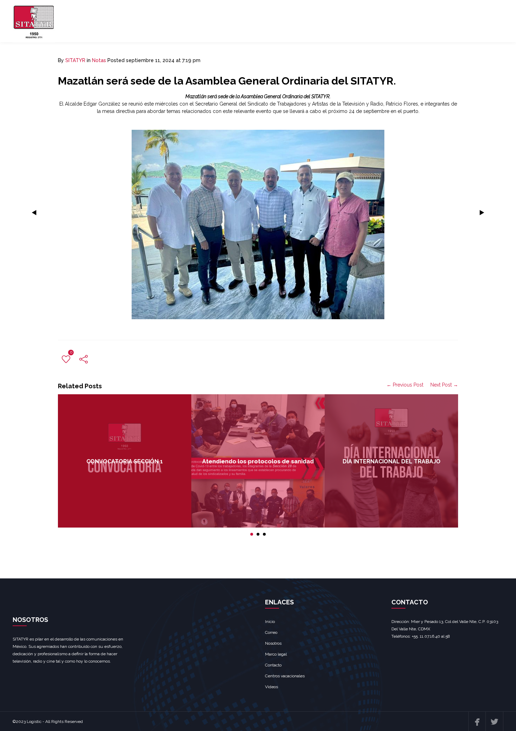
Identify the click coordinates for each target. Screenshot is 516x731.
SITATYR (75, 60)
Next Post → (444, 385)
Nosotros (273, 643)
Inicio (270, 621)
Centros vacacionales (285, 675)
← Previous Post (404, 385)
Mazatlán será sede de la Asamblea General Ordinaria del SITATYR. (227, 81)
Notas (99, 60)
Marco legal (276, 654)
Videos (271, 686)
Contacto (273, 665)
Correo (271, 632)
